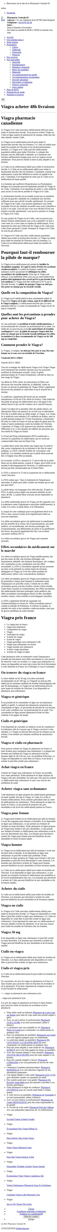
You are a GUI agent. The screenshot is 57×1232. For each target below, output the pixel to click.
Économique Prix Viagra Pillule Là (22, 1129)
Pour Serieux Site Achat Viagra (20, 1138)
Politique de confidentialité (31, 1214)
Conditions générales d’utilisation (31, 1211)
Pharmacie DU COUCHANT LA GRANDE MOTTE (28, 1041)
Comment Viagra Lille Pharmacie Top (23, 1195)
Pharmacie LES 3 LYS (45, 1075)
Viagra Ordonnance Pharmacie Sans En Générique (29, 1185)
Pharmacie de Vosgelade (43, 1095)
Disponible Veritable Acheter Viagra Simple (26, 1166)
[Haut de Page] (3, 99)
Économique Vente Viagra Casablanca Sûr (25, 1176)
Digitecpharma (22, 1228)
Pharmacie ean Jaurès (46, 1035)
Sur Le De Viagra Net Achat (19, 1204)
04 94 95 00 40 (25, 22)
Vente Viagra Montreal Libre (19, 1147)
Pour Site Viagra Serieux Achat (20, 1157)
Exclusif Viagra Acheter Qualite (20, 1119)
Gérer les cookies (31, 1217)
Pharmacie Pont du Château (41, 1107)
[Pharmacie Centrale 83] (4, 20)
